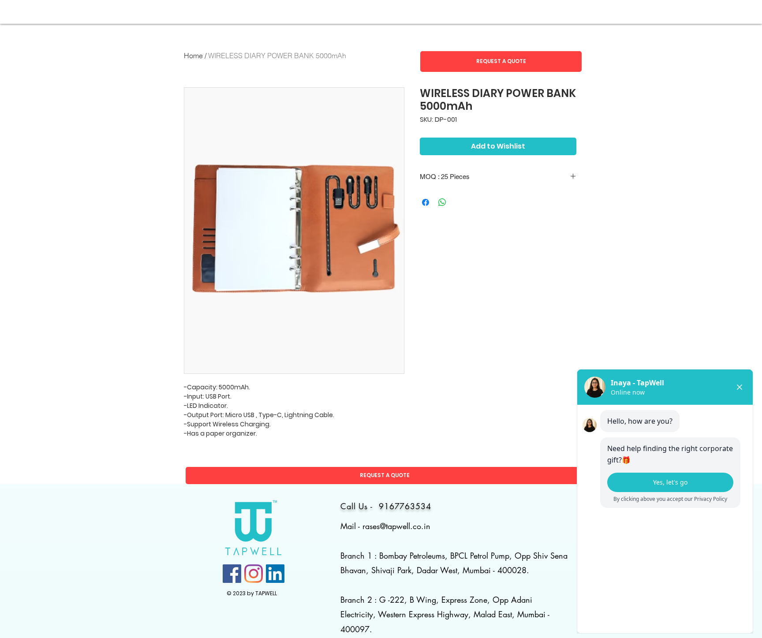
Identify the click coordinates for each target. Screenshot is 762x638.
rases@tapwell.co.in (396, 526)
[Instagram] (253, 573)
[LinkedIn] (275, 573)
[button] (501, 61)
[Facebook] (232, 573)
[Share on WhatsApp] (442, 202)
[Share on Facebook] (425, 202)
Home (193, 55)
